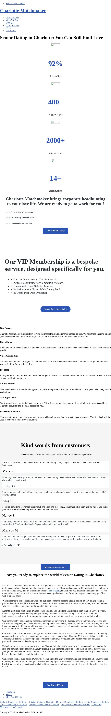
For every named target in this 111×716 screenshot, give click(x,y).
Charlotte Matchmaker (23, 10)
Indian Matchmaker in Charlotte (75, 704)
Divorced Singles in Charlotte (69, 702)
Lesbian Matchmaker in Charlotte (44, 704)
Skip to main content (15, 3)
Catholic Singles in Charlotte (13, 702)
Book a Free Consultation (55, 309)
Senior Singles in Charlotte (97, 702)
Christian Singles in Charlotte (41, 702)
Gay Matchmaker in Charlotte (13, 704)
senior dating (55, 590)
